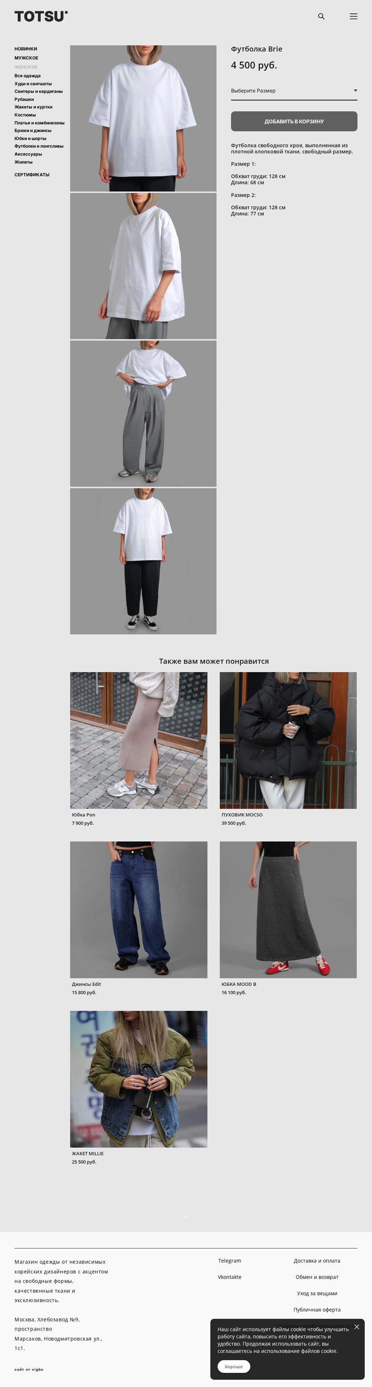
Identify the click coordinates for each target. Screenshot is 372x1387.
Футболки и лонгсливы (39, 146)
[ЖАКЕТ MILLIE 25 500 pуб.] (138, 1079)
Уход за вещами (317, 1293)
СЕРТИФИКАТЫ (32, 174)
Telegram (229, 1260)
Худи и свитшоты (33, 83)
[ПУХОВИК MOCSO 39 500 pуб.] (288, 740)
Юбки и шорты (30, 138)
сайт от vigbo (29, 1369)
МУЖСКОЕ (26, 58)
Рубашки (24, 99)
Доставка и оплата (317, 1260)
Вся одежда (28, 75)
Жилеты (24, 162)
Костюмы (25, 115)
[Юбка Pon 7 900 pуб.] (138, 740)
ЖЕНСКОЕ (26, 67)
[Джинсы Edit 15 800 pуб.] (138, 909)
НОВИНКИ (26, 49)
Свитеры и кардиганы (39, 91)
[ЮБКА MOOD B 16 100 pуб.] (288, 909)
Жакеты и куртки (33, 107)
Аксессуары (28, 154)
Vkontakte (230, 1276)
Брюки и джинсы (33, 130)
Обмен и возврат (317, 1276)
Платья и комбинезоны (40, 122)
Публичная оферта (317, 1309)
